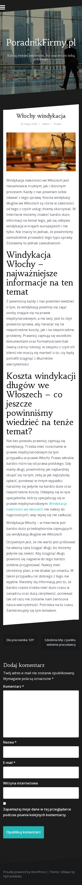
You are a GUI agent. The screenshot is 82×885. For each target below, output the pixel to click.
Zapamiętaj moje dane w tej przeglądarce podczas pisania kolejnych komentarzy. (37, 812)
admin (46, 124)
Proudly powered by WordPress (24, 872)
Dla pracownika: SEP (20, 640)
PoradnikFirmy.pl (41, 42)
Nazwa (10, 742)
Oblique (66, 872)
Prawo (57, 124)
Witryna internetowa (20, 783)
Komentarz (13, 686)
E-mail (9, 762)
